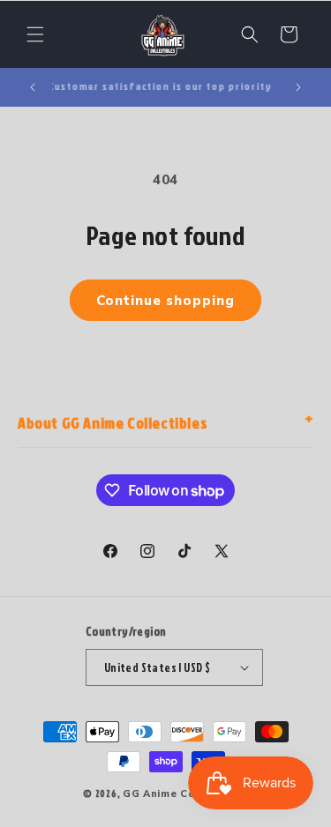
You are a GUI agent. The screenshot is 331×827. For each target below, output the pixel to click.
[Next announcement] (298, 87)
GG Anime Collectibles (185, 794)
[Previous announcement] (32, 87)
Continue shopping (165, 300)
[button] (35, 34)
